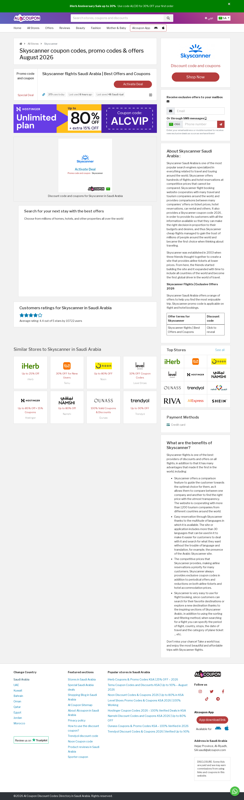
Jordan (18, 718)
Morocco (19, 723)
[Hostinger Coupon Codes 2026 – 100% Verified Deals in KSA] (30, 400)
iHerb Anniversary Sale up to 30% (93, 6)
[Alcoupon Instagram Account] (200, 691)
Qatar (17, 707)
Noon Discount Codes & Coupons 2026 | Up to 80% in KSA (146, 695)
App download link (212, 720)
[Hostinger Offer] (85, 118)
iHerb (30, 379)
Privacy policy (77, 720)
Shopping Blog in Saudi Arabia (82, 697)
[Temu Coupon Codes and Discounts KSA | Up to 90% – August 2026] (66, 365)
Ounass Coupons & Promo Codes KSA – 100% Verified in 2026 (148, 726)
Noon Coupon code (80, 741)
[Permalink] (43, 94)
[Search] (168, 18)
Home (17, 28)
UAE (16, 685)
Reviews (64, 28)
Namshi (67, 414)
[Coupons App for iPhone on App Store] (163, 28)
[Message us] (235, 791)
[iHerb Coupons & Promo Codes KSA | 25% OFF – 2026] (30, 365)
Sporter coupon (78, 757)
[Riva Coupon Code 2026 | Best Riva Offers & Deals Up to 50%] (172, 400)
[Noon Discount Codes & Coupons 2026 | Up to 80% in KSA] (103, 365)
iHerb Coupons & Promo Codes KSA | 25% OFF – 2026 (143, 679)
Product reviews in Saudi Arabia (83, 749)
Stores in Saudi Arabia (82, 679)
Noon (103, 379)
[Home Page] (27, 18)
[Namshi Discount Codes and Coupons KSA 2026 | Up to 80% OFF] (66, 400)
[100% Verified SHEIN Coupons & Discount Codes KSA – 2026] (218, 400)
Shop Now (195, 77)
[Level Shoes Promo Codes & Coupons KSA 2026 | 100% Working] (139, 365)
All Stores (33, 28)
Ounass (103, 417)
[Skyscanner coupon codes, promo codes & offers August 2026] (85, 165)
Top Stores (176, 350)
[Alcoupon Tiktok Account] (206, 698)
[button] (229, 4)
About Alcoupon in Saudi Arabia (83, 713)
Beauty (80, 28)
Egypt (17, 712)
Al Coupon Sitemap (80, 705)
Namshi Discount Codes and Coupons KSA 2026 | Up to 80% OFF (147, 718)
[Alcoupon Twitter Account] (211, 691)
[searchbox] (117, 18)
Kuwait (18, 690)
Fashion (96, 28)
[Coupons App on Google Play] (156, 28)
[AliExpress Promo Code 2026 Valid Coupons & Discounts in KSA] (195, 400)
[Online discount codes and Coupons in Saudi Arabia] (20, 43)
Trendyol (140, 414)
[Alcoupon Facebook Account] (223, 691)
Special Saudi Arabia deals (81, 687)
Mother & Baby (116, 28)
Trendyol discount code (83, 736)
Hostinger (30, 417)
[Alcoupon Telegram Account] (218, 698)
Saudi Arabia (21, 679)
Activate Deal (133, 84)
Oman (17, 701)
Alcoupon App (141, 28)
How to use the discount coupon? (83, 728)
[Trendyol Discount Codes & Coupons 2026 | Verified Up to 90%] (139, 400)
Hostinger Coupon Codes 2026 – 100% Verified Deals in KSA (147, 710)
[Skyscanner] (196, 51)
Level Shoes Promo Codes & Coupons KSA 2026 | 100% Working (144, 703)
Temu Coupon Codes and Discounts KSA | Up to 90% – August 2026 (148, 687)
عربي (210, 18)
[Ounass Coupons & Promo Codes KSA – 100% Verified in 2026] (103, 400)
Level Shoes (140, 383)
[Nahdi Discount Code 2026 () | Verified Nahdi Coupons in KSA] (218, 387)
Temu (67, 383)
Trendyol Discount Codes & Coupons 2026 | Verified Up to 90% (148, 731)
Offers (49, 28)
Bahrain (18, 696)
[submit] (221, 124)
